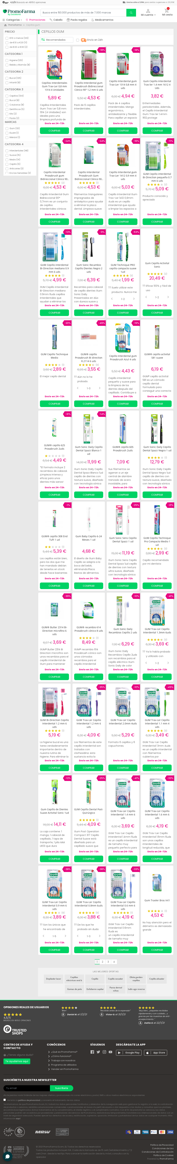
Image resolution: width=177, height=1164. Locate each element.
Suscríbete (61, 1088)
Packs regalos (79, 20)
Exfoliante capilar (95, 989)
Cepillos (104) (17, 95)
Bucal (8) (14, 100)
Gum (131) (15, 128)
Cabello (58, 20)
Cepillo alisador (156, 978)
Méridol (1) (15, 137)
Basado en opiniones (17, 1020)
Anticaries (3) (17, 168)
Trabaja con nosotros (63, 1060)
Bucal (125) (15, 78)
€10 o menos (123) (19, 38)
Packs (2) (14, 118)
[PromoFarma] (19, 12)
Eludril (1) (14, 132)
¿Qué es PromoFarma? (64, 1051)
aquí (18, 1118)
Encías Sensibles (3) (20, 173)
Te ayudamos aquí (16, 1061)
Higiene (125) (16, 60)
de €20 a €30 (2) (18, 47)
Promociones (37, 20)
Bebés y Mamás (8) (20, 64)
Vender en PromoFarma (64, 1069)
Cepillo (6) (15, 164)
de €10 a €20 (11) (18, 42)
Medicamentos (103, 20)
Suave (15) (15, 155)
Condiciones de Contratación (158, 1151)
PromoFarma (167, 1158)
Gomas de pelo (74, 989)
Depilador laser (53, 978)
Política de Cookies (163, 1155)
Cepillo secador (115, 978)
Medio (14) (15, 159)
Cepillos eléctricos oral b (74, 979)
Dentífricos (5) (17, 109)
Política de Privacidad (162, 1144)
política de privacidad (29, 1100)
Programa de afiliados (64, 1064)
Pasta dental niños (116, 989)
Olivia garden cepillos (136, 979)
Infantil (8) (15, 82)
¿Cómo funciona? (61, 1056)
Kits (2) (13, 113)
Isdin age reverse (136, 989)
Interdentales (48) (19, 150)
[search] (131, 13)
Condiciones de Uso (163, 1148)
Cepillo (95, 978)
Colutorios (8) (17, 104)
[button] (148, 12)
